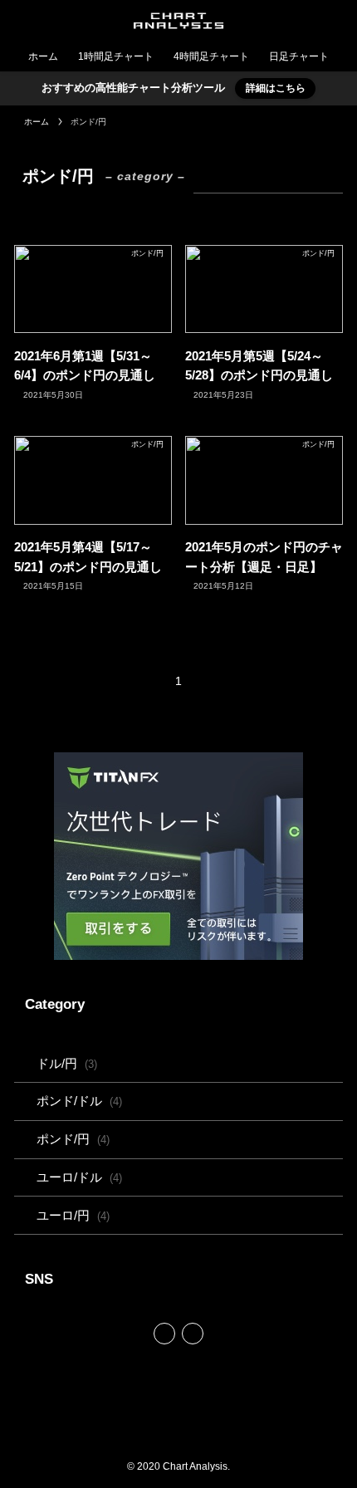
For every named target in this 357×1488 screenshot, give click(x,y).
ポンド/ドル (79, 1101)
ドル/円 (67, 1063)
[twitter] (164, 1333)
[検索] (192, 1333)
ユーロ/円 (73, 1215)
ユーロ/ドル (79, 1177)
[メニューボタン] (336, 21)
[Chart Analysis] (178, 21)
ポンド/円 (73, 1139)
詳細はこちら (276, 88)
